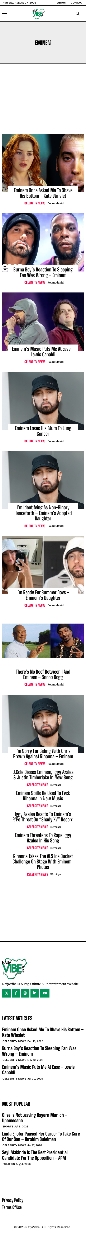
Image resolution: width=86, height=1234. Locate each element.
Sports (8, 1126)
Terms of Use (12, 1207)
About (62, 2)
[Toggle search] (77, 13)
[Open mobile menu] (4, 13)
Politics (9, 1164)
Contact (77, 2)
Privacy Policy (12, 1200)
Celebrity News (35, 203)
